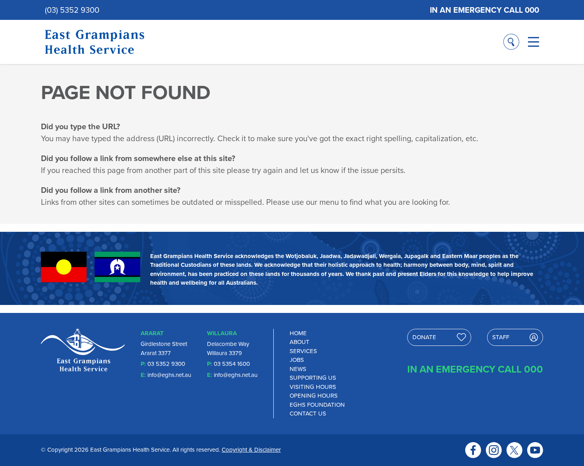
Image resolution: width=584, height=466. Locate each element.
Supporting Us (313, 377)
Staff (500, 337)
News (298, 369)
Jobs (297, 359)
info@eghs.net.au (169, 375)
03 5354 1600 (232, 363)
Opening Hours (314, 395)
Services (303, 351)
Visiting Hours (313, 387)
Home (298, 333)
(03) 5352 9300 (72, 10)
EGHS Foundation (317, 404)
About (299, 342)
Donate (424, 337)
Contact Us (308, 413)
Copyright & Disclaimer (251, 449)
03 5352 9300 (166, 363)
